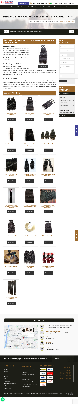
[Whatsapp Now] (3, 399)
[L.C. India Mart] (43, 384)
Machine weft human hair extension (50, 21)
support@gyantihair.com (39, 3)
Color (32, 6)
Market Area (8, 388)
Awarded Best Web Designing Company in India (52, 393)
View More (69, 31)
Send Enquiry (76, 236)
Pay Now (76, 130)
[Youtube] (70, 393)
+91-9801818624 (57, 3)
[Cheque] (50, 381)
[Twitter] (67, 393)
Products (7, 374)
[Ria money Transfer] (43, 377)
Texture (40, 6)
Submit (63, 81)
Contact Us (68, 6)
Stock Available (23, 3)
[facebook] (68, 393)
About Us (13, 6)
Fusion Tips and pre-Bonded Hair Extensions (66, 111)
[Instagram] (73, 393)
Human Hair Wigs (64, 105)
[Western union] (43, 369)
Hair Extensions (20, 6)
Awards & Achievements (59, 6)
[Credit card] (43, 381)
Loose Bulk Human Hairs (66, 107)
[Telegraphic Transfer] (50, 373)
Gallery (44, 6)
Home (8, 6)
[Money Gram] (50, 377)
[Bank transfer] (43, 373)
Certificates (50, 6)
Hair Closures (63, 102)
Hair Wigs (28, 6)
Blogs (36, 6)
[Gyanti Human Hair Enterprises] (21, 337)
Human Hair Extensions (66, 100)
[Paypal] (50, 369)
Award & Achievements (10, 383)
